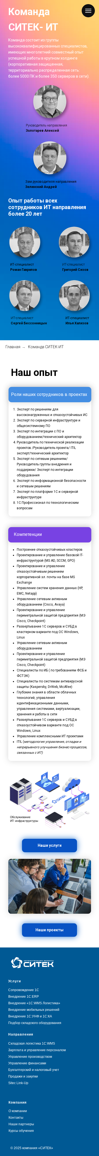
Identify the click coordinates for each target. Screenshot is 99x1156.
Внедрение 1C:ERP (23, 997)
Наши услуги (50, 845)
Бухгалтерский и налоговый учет (33, 1070)
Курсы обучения (21, 1131)
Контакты (16, 1118)
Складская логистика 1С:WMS (31, 1043)
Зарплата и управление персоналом (37, 1050)
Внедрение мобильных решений (33, 1010)
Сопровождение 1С (23, 990)
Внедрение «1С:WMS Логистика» (34, 1003)
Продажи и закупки (23, 1076)
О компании (18, 1111)
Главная (13, 347)
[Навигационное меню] (88, 11)
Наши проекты (49, 930)
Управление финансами (27, 1063)
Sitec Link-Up (18, 1083)
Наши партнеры (21, 1124)
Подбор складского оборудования (34, 1023)
